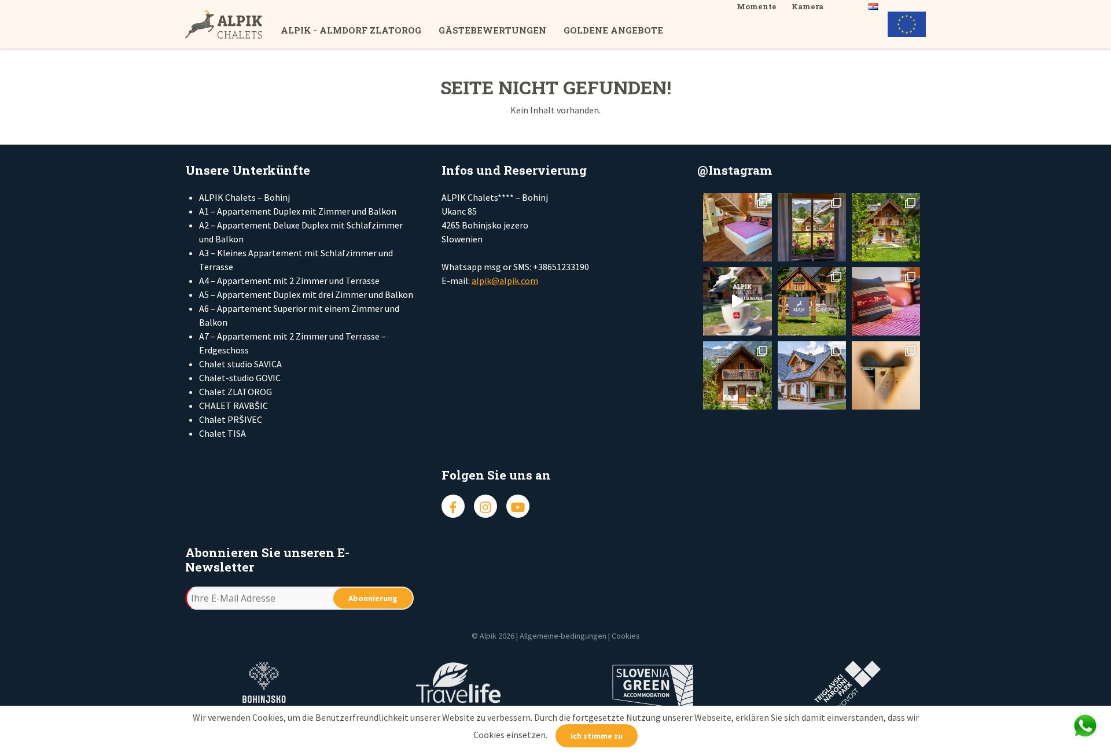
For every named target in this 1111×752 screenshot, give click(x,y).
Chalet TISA (222, 433)
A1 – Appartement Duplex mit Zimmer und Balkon (297, 211)
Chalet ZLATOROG (235, 391)
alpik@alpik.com (505, 280)
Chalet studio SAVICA (240, 364)
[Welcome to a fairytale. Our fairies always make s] (812, 227)
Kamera (807, 6)
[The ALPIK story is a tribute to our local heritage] (886, 301)
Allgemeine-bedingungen (563, 636)
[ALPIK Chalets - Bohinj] (233, 24)
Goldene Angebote (613, 30)
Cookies (626, 636)
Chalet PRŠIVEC (230, 419)
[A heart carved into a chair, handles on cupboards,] (886, 375)
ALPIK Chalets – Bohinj (244, 197)
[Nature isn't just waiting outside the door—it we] (737, 227)
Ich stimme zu (597, 736)
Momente (757, 6)
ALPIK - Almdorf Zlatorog (351, 30)
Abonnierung (373, 598)
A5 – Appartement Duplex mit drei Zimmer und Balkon (306, 294)
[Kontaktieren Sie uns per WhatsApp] (1084, 726)
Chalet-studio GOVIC (240, 378)
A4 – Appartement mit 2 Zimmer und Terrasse (289, 280)
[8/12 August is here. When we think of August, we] (812, 375)
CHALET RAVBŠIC (233, 405)
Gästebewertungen (492, 30)
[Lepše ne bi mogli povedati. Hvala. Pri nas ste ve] (886, 227)
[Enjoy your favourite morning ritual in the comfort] (737, 301)
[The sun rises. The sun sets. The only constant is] (812, 301)
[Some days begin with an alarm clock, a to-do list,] (737, 375)
